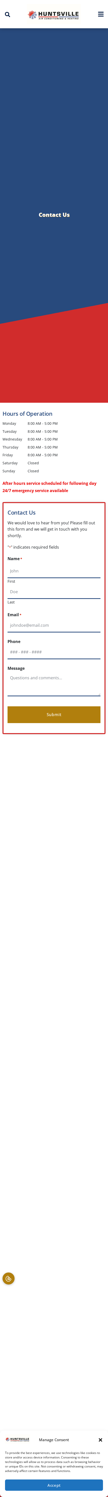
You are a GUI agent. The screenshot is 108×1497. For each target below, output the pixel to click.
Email (14, 615)
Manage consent (9, 1278)
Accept (54, 1485)
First (11, 581)
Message (16, 668)
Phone (14, 641)
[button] (100, 1439)
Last (11, 601)
